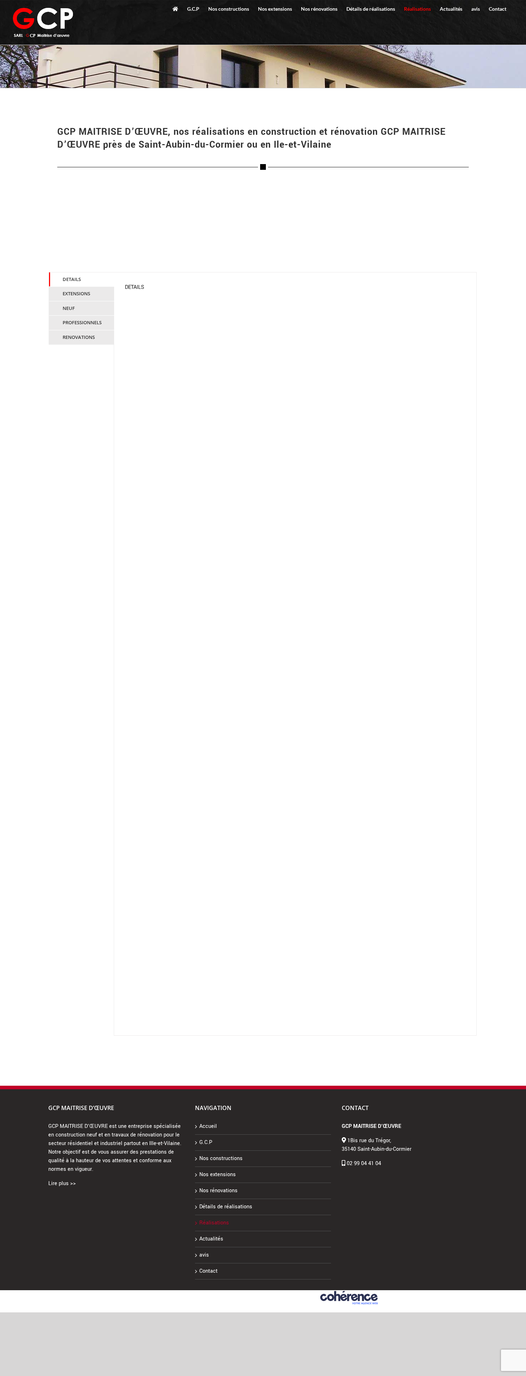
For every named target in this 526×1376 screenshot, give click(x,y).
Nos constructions (221, 1158)
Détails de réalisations (225, 1206)
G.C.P (205, 1142)
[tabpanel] (295, 654)
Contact (208, 1271)
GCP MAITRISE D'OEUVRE (177, 1294)
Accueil (208, 1126)
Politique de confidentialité (266, 1294)
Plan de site (306, 1294)
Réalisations (214, 1223)
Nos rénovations (218, 1190)
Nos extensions (217, 1174)
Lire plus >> (62, 1183)
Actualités (211, 1239)
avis (204, 1255)
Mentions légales (221, 1294)
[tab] (81, 279)
